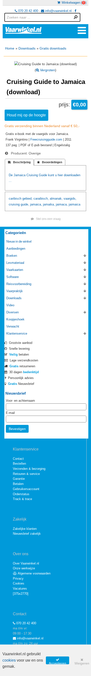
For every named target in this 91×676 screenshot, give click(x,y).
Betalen (18, 484)
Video (10, 305)
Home (9, 48)
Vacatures (20, 588)
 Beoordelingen (49, 162)
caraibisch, (41, 198)
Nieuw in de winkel (19, 241)
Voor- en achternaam (20, 400)
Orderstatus (21, 494)
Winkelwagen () (73, 2)
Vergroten (47, 70)
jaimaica (74, 204)
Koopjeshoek (15, 319)
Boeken (11, 255)
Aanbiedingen (15, 248)
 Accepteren (57, 661)
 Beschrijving (19, 162)
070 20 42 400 (27, 11)
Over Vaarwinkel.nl (26, 563)
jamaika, (49, 204)
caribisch (15, 198)
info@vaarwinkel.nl (58, 11)
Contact (18, 459)
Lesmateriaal (15, 262)
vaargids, (70, 198)
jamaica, (36, 204)
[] (20, 593)
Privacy (18, 578)
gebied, (27, 198)
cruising (14, 204)
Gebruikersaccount (26, 489)
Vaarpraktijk (14, 291)
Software (12, 276)
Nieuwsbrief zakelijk (27, 533)
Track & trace (22, 499)
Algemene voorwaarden (33, 573)
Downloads (26, 48)
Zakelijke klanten (25, 529)
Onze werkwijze (24, 568)
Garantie (19, 479)
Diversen (12, 312)
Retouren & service (26, 474)
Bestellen (19, 463)
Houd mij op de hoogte (26, 115)
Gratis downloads (53, 48)
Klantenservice (16, 333)
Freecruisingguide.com (46, 139)
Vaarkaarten (14, 269)
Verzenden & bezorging (29, 469)
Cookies (18, 583)
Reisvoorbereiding (18, 284)
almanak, (56, 198)
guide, (25, 204)
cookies (9, 660)
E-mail (10, 413)
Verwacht (12, 326)
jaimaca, (62, 204)
